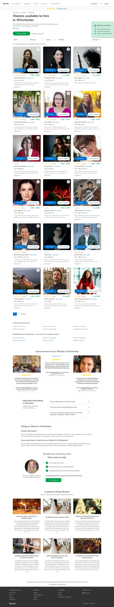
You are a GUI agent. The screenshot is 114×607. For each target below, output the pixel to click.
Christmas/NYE (55, 3)
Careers (60, 595)
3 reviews (46, 252)
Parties (35, 3)
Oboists (23, 12)
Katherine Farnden (26, 387)
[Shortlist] (100, 3)
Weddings (27, 3)
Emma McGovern (86, 387)
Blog (35, 599)
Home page (16, 12)
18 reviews (54, 164)
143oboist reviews (62, 8)
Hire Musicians (16, 3)
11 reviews (23, 119)
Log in (106, 3)
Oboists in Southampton (49, 338)
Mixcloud (92, 603)
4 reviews (53, 119)
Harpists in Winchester (19, 326)
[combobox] (20, 39)
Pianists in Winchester (49, 326)
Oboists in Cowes (48, 340)
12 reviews (84, 164)
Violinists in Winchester (49, 329)
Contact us (12, 599)
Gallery (36, 597)
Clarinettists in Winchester (80, 329)
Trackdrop (85, 603)
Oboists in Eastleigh (18, 338)
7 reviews (23, 75)
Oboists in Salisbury (78, 340)
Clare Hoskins (55, 372)
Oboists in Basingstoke (79, 338)
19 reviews (23, 208)
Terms (11, 595)
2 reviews (84, 75)
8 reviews (53, 75)
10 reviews (23, 296)
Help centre (12, 593)
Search (95, 3)
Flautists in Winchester (79, 326)
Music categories (38, 595)
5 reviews (53, 296)
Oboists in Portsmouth (19, 340)
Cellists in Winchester (19, 329)
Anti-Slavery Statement (64, 597)
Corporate (44, 3)
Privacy (11, 597)
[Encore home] (6, 3)
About (60, 593)
